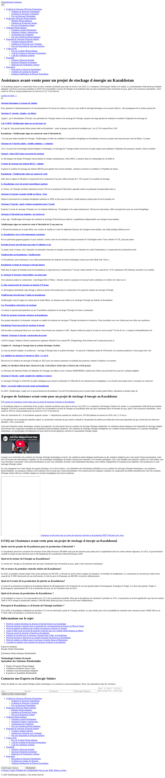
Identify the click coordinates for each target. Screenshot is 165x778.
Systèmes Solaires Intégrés (22, 42)
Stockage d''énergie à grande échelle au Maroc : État (24, 194)
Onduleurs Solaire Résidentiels (23, 30)
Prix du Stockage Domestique (23, 16)
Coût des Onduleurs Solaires (23, 55)
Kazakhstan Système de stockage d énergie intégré (23, 265)
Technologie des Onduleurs (22, 35)
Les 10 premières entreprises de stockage (18, 305)
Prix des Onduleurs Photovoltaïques (25, 37)
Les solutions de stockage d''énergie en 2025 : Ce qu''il (24, 355)
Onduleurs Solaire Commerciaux (24, 32)
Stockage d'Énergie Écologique (24, 62)
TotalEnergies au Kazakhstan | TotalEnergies (20, 255)
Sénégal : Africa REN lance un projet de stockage (22, 154)
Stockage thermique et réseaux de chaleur (19, 103)
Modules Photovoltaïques (21, 21)
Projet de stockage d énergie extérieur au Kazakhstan (24, 315)
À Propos (5, 770)
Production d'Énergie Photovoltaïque (21, 18)
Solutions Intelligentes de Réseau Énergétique (29, 74)
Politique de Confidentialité (27, 770)
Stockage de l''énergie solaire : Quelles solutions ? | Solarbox (27, 143)
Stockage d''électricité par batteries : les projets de (22, 214)
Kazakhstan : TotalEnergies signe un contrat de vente (24, 174)
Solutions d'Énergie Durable (22, 60)
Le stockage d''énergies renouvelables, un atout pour (24, 275)
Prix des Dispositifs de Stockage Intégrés (27, 46)
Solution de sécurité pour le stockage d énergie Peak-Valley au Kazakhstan (36, 635)
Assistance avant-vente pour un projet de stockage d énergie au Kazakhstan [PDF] (74, 535)
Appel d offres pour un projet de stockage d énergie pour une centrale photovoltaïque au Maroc (44, 631)
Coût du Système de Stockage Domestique (28, 53)
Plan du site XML (46, 770)
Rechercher (30, 768)
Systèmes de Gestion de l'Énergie (24, 72)
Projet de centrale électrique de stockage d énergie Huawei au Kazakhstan (36, 624)
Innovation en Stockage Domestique (26, 69)
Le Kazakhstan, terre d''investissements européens (23, 234)
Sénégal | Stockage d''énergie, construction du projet (24, 335)
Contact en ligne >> (9, 96)
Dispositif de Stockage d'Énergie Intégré (22, 39)
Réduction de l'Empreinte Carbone (25, 65)
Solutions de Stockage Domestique (25, 11)
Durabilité (10, 58)
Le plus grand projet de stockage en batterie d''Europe (25, 285)
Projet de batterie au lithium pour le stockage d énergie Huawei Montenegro (37, 640)
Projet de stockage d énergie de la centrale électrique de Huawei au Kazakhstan (38, 638)
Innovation (10, 67)
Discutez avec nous (116, 535)
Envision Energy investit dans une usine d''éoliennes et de (26, 245)
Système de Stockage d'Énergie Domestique (24, 9)
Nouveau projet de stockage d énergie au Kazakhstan (27, 633)
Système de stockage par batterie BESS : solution (22, 164)
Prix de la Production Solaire (23, 25)
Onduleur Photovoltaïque (16, 28)
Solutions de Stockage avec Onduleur (26, 44)
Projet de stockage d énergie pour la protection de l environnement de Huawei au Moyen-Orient (45, 626)
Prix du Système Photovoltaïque (24, 51)
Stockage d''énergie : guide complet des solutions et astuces (26, 376)
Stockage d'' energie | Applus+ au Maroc (18, 113)
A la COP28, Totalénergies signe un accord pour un (23, 123)
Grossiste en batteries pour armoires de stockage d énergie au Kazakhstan (36, 642)
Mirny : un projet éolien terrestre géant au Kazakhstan (25, 386)
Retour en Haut (60, 770)
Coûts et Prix (11, 48)
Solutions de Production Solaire (24, 23)
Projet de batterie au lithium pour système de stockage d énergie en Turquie (36, 628)
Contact (12, 770)
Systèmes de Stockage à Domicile (25, 14)
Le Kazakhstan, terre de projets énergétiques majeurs (24, 184)
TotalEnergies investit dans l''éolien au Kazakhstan (23, 295)
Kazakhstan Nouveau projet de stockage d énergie (23, 325)
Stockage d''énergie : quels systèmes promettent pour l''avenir (28, 204)
